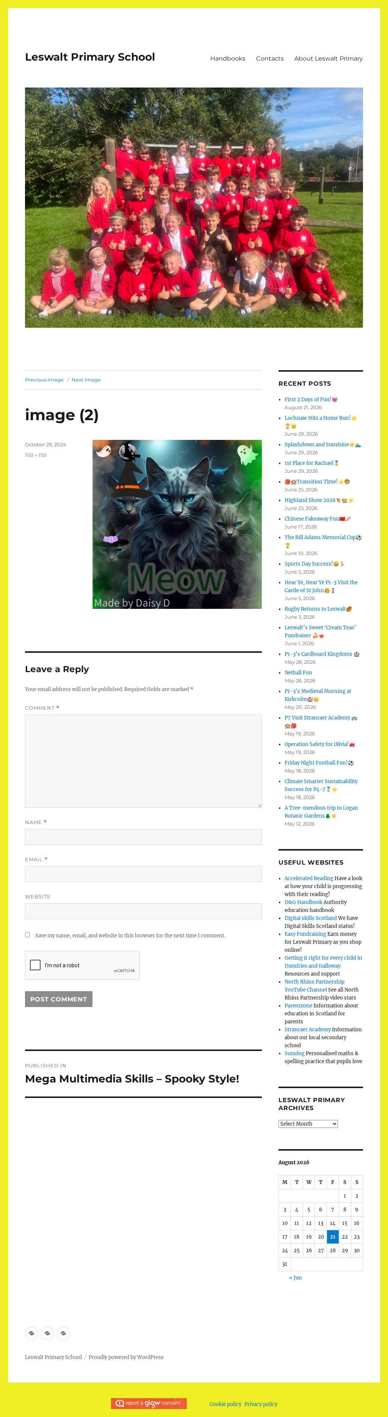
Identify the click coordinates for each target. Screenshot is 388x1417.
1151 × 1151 (36, 455)
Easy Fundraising (305, 934)
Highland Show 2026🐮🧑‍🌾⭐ (319, 500)
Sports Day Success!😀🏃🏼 (315, 564)
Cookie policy (225, 1404)
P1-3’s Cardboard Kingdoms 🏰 (322, 654)
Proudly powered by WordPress (126, 1357)
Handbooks (228, 58)
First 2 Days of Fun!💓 (311, 399)
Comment (42, 708)
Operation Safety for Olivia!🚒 (320, 744)
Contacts (270, 58)
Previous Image (44, 380)
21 (332, 1237)
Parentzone (298, 1006)
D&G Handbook (303, 902)
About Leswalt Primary (328, 58)
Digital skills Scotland (311, 918)
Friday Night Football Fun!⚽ (319, 763)
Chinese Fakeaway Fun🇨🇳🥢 (318, 519)
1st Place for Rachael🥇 (312, 463)
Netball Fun (298, 672)
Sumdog (295, 1053)
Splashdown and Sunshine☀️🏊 (323, 444)
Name (36, 822)
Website (38, 896)
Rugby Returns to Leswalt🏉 (318, 609)
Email (36, 859)
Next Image (86, 380)
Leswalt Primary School (90, 56)
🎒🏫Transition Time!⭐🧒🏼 (317, 482)
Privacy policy (260, 1404)
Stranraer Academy (308, 1029)
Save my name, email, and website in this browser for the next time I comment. (130, 935)
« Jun (295, 1278)
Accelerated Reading (309, 878)
